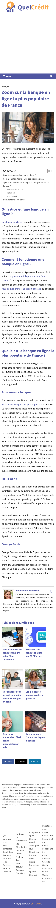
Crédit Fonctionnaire (47, 848)
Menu (9, 76)
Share (9, 761)
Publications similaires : (14, 199)
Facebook (7, 868)
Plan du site (21, 847)
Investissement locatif (47, 829)
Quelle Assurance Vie (47, 878)
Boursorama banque (15, 189)
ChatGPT (7, 871)
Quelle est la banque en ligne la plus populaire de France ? (26, 184)
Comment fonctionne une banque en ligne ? (23, 178)
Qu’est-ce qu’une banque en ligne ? (19, 175)
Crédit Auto (47, 835)
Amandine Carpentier (27, 590)
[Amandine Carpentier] (8, 594)
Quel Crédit (36, 903)
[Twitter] (51, 591)
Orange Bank (12, 196)
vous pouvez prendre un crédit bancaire (22, 288)
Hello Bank (11, 193)
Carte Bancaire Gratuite (46, 858)
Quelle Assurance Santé (47, 868)
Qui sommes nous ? (7, 839)
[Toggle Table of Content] (48, 171)
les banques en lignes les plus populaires (22, 404)
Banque (5, 86)
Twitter (6, 865)
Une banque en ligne (12, 221)
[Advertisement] (28, 44)
